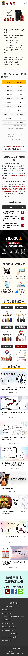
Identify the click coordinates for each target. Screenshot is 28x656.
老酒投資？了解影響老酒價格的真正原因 (13, 413)
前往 (23, 212)
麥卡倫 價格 (7, 307)
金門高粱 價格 (21, 327)
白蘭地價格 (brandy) (7, 609)
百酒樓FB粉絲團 (6, 620)
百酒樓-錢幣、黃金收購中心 (9, 627)
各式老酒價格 (21, 346)
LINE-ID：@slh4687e (7, 278)
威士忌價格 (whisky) (7, 606)
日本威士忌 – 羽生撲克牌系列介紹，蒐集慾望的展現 (13, 563)
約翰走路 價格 (7, 327)
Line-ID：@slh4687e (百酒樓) (9, 637)
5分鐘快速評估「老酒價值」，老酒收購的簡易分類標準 (13, 439)
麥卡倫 (12, 173)
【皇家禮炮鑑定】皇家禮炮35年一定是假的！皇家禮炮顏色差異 (13, 388)
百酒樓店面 (19, 292)
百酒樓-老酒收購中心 (7, 623)
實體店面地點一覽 (6, 640)
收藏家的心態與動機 (8, 488)
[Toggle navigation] (24, 2)
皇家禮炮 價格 (21, 307)
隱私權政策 (22, 648)
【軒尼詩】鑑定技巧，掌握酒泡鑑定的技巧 (13, 538)
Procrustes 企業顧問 (8, 651)
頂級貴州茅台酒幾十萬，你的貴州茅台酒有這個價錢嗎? (13, 512)
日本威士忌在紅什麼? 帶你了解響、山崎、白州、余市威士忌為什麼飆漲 (13, 464)
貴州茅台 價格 (7, 346)
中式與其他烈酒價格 (7, 613)
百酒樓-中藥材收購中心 (8, 630)
